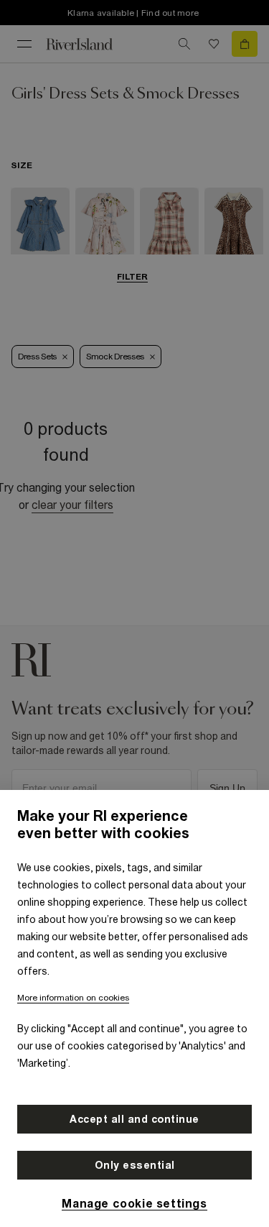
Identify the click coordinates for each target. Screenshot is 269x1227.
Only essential (135, 1165)
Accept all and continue (134, 1119)
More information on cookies (73, 998)
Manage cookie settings (134, 1203)
